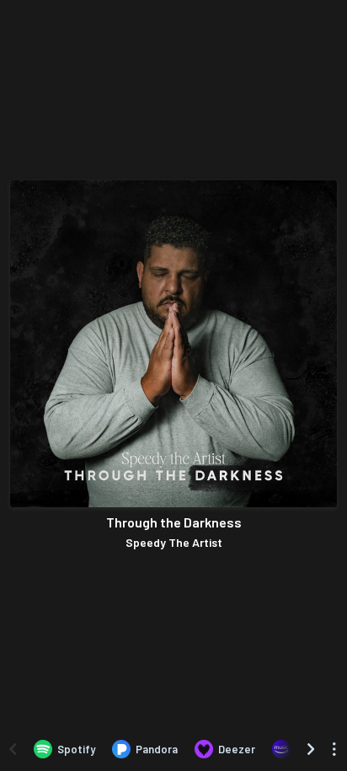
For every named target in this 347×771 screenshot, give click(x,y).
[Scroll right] (311, 749)
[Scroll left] (13, 749)
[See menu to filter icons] (334, 749)
